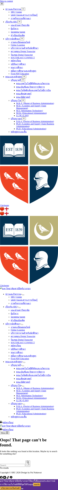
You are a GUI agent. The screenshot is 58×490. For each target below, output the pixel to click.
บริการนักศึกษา (12, 324)
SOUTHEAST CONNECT (23, 342)
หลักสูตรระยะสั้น (19, 417)
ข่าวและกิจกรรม (13, 294)
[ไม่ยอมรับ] (22, 488)
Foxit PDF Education (20, 359)
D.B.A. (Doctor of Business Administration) (35, 406)
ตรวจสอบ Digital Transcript (23, 336)
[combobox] (12, 465)
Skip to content (6, 1)
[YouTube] (4, 478)
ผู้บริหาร (14, 313)
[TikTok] (8, 478)
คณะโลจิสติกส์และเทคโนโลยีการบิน (33, 375)
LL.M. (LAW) (22, 400)
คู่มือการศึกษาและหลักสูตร (23, 356)
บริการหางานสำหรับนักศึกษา (24, 333)
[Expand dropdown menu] (23, 294)
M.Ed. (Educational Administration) (31, 398)
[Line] (11, 478)
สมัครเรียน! (8, 422)
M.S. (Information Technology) (29, 395)
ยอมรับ (37, 484)
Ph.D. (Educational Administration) (31, 414)
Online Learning (18, 330)
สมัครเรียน (16, 345)
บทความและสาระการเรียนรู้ (24, 300)
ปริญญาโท (16, 385)
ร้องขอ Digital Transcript (22, 340)
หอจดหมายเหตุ (18, 317)
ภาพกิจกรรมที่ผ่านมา (21, 303)
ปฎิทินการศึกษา (18, 349)
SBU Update (16, 297)
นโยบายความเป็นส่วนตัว (10, 488)
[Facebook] (1, 478)
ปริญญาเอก (16, 403)
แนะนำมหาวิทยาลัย (20, 310)
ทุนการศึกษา (17, 352)
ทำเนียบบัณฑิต (18, 320)
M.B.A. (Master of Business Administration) (35, 388)
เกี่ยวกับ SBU (11, 307)
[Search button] (27, 464)
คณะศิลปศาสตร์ (23, 378)
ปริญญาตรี (16, 365)
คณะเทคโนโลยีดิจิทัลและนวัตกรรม (33, 368)
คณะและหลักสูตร (13, 362)
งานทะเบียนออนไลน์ (20, 327)
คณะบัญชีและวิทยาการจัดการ (30, 372)
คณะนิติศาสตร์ (23, 382)
